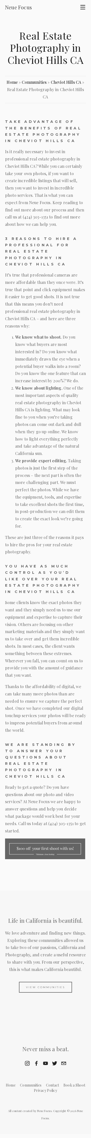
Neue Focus (18, 7)
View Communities (45, 987)
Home (12, 82)
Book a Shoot (74, 1085)
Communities (34, 82)
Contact (52, 1085)
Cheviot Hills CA (66, 82)
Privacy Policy (45, 1090)
